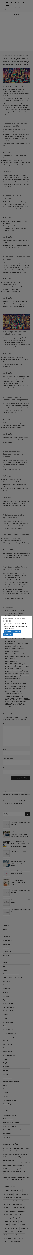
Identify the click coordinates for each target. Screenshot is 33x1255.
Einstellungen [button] (7, 634)
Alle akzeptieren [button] (8, 631)
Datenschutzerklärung (13, 623)
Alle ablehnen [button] (17, 631)
